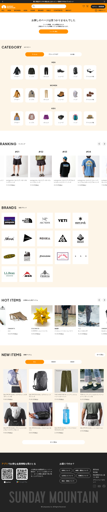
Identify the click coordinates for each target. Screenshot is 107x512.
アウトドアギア (53, 54)
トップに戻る (53, 31)
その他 (72, 54)
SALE (49, 10)
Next (104, 1)
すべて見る (100, 354)
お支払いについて (67, 475)
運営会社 (96, 469)
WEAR (53, 362)
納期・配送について (82, 470)
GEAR (32, 10)
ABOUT (68, 10)
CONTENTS (58, 10)
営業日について (83, 475)
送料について (66, 470)
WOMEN (17, 10)
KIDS (25, 10)
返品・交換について (68, 481)
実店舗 (95, 472)
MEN (9, 10)
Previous (3, 1)
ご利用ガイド (101, 10)
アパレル (34, 54)
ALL (3, 10)
